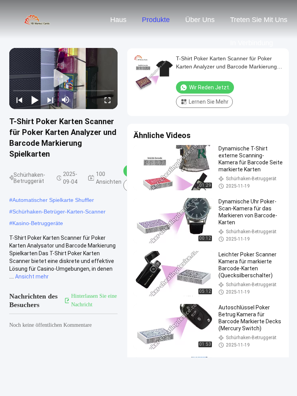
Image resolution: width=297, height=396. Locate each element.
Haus (118, 20)
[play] (63, 78)
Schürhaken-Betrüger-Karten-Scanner (59, 211)
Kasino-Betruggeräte (37, 223)
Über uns (200, 20)
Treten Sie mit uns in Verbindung (258, 23)
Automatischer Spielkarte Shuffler (53, 200)
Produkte (156, 20)
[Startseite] (38, 19)
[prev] (19, 100)
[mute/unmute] (65, 100)
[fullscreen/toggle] (107, 100)
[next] (50, 100)
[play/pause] (35, 100)
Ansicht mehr (32, 276)
